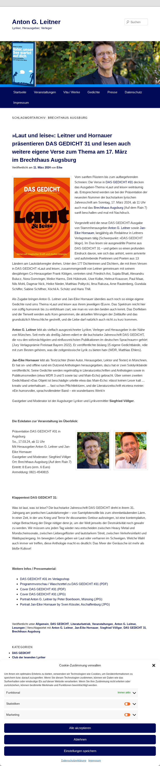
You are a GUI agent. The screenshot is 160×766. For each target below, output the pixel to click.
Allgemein (42, 624)
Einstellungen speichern (80, 751)
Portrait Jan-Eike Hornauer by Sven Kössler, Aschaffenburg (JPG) (65, 604)
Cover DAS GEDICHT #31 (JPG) (43, 594)
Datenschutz (133, 92)
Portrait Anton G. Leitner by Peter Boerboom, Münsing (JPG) (61, 599)
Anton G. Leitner (36, 21)
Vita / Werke (71, 92)
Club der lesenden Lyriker (28, 657)
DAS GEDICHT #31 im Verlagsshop (44, 579)
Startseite (19, 92)
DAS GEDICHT (59, 624)
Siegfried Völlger (111, 627)
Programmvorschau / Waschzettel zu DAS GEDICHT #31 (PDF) (64, 584)
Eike (59, 167)
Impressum (94, 760)
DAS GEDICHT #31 (119, 182)
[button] (154, 665)
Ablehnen (80, 739)
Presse (112, 92)
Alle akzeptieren (80, 728)
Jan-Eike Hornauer (86, 627)
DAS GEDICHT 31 (135, 627)
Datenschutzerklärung (73, 760)
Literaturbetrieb (80, 624)
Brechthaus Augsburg (108, 207)
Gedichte (94, 92)
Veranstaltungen (45, 92)
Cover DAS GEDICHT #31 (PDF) (43, 589)
